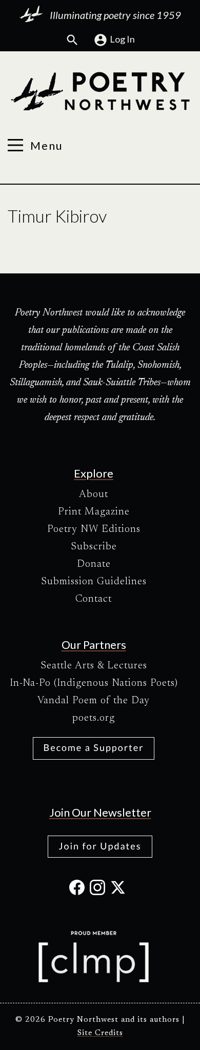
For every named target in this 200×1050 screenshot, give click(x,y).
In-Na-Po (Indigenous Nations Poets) (94, 683)
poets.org (93, 718)
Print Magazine (94, 512)
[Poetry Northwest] (100, 91)
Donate (94, 564)
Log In (122, 39)
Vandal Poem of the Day (93, 701)
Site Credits (100, 1033)
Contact (93, 599)
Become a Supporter (94, 747)
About (93, 494)
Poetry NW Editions (94, 529)
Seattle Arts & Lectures (94, 666)
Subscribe (94, 547)
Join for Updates (99, 845)
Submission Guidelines (94, 582)
